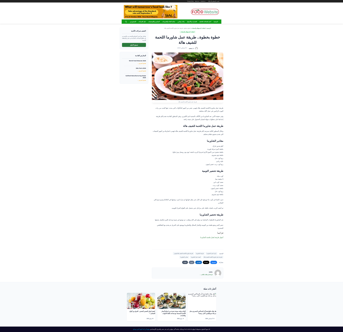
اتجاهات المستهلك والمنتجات (199, 28)
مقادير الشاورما (184, 257)
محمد (190, 48)
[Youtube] (125, 1)
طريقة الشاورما (200, 253)
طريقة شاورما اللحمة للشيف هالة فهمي (183, 253)
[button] (126, 21)
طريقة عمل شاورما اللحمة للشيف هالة (213, 257)
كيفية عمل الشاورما (196, 257)
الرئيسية (209, 28)
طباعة (185, 262)
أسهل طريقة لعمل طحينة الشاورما (211, 237)
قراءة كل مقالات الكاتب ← (206, 274)
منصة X (206, 262)
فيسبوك (214, 262)
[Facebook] (132, 1)
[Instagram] (129, 1)
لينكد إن (199, 262)
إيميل (191, 262)
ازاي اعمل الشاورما (211, 253)
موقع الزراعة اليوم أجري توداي (141, 329)
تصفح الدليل (134, 45)
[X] (127, 1)
